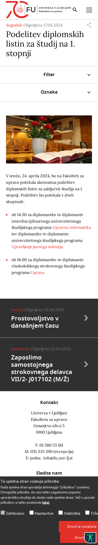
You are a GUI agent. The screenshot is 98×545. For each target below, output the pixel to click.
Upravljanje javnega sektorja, (38, 246)
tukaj (45, 502)
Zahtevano (15, 513)
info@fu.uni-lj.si (58, 457)
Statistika (72, 513)
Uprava (37, 272)
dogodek (14, 25)
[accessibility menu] (90, 537)
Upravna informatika (72, 227)
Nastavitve (44, 513)
